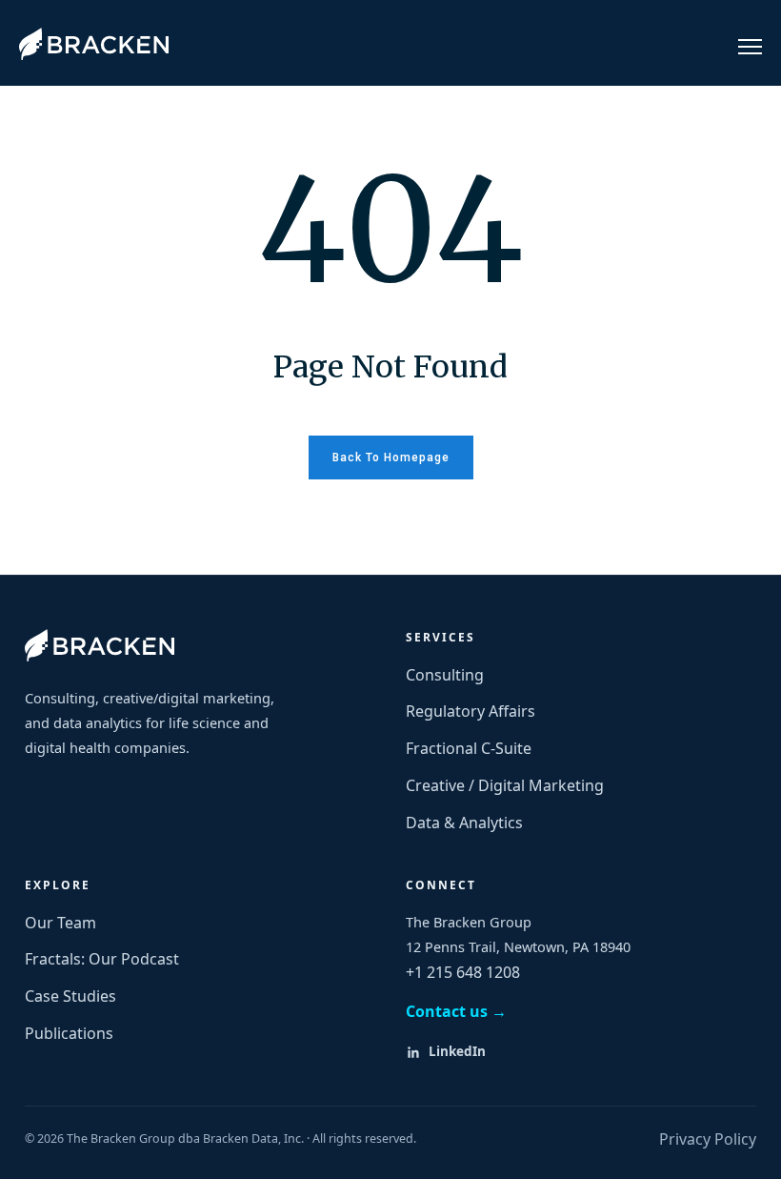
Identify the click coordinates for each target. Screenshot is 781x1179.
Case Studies (70, 996)
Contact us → (456, 1011)
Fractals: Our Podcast (102, 958)
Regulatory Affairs (470, 711)
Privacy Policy (707, 1138)
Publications (69, 1033)
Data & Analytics (464, 822)
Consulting (445, 674)
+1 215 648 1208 (463, 972)
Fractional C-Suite (468, 748)
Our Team (60, 922)
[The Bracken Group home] (99, 645)
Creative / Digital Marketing (505, 785)
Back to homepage (391, 457)
